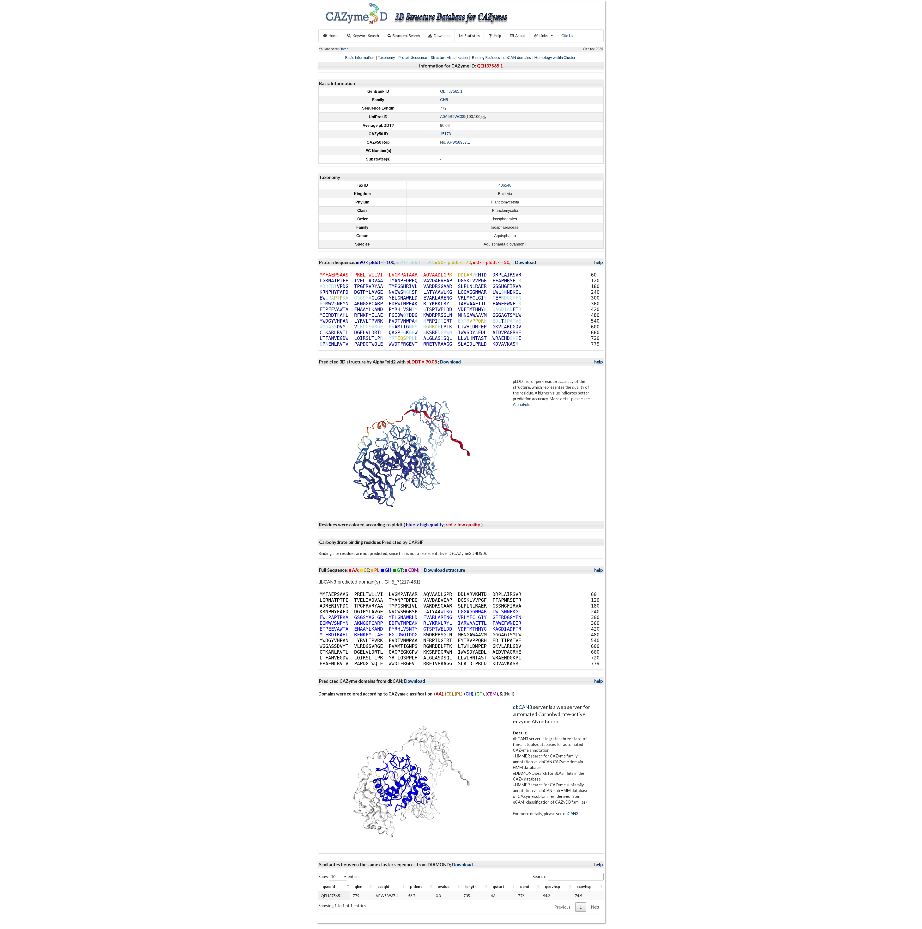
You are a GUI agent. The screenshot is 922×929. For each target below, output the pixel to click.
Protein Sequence (413, 57)
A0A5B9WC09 (452, 117)
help (598, 262)
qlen (358, 886)
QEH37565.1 (451, 91)
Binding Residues (486, 57)
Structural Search (406, 36)
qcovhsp (552, 886)
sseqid (383, 886)
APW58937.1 (458, 142)
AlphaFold (522, 404)
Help (497, 35)
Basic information (360, 57)
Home (333, 35)
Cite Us (567, 35)
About (520, 35)
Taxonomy (387, 57)
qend (524, 886)
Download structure (444, 570)
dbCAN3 (522, 707)
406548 (504, 185)
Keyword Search (365, 35)
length (471, 886)
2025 (599, 49)
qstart (498, 886)
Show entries (339, 876)
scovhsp (584, 886)
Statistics (472, 35)
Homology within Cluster (555, 57)
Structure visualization (449, 57)
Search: (539, 876)
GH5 (444, 100)
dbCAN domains (517, 57)
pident (416, 886)
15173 (445, 134)
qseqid (329, 886)
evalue (443, 886)
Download (442, 35)
